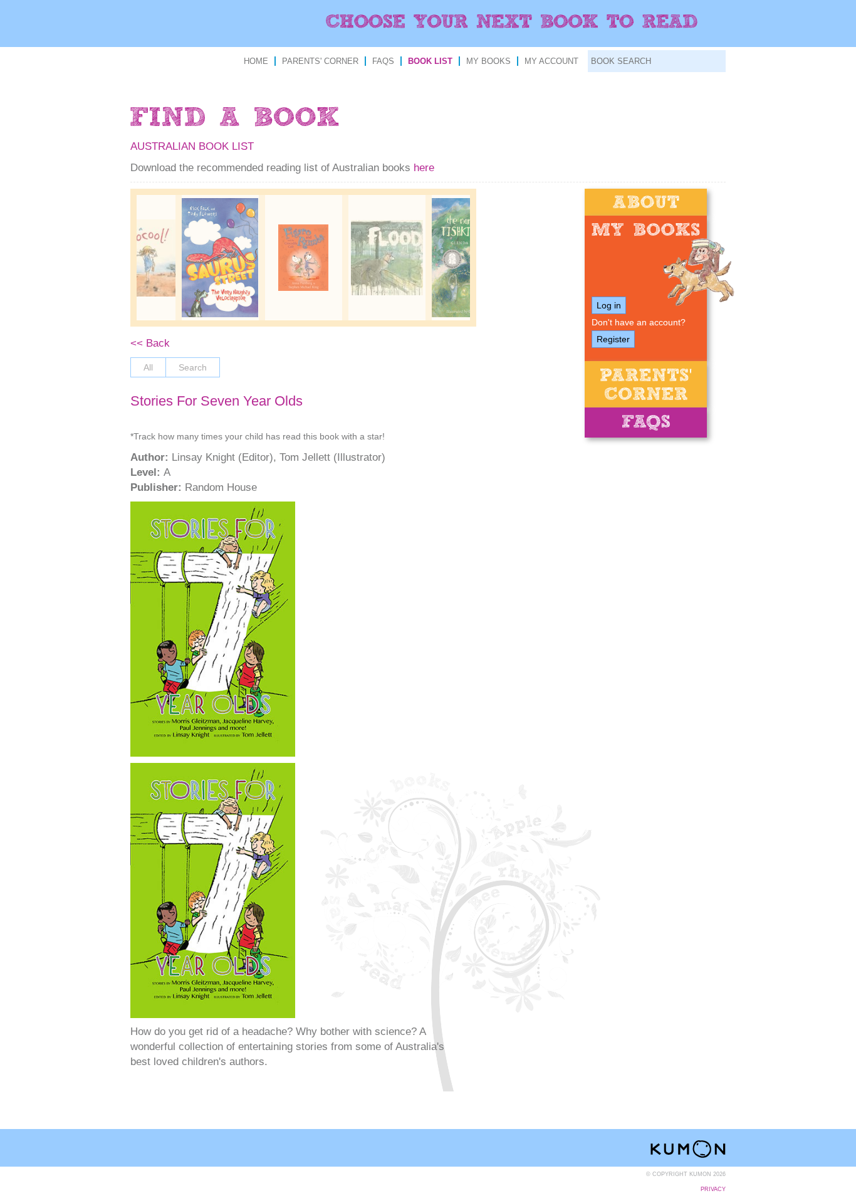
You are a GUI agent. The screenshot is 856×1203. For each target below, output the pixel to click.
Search (193, 367)
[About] (646, 202)
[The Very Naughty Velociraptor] (220, 257)
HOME (256, 61)
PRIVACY (713, 1189)
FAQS (383, 61)
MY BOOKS (488, 61)
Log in (609, 305)
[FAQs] (646, 422)
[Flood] (386, 257)
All (148, 367)
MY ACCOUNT (551, 61)
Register (613, 339)
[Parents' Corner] (646, 384)
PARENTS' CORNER (320, 61)
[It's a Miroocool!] (136, 258)
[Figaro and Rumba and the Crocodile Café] (303, 257)
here (424, 168)
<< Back (150, 343)
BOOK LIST (430, 61)
